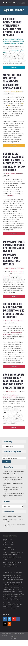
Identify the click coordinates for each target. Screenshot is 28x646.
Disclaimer (14, 638)
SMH (9, 105)
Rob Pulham (19, 39)
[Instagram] (5, 624)
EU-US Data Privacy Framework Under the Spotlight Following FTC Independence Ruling (13, 495)
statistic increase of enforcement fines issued (13, 276)
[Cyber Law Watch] (14, 2)
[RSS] (9, 624)
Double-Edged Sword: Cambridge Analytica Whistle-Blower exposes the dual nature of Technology (14, 162)
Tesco (21, 272)
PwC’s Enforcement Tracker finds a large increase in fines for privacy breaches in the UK (13, 381)
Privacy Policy (14, 636)
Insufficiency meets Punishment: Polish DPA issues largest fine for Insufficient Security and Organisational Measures (14, 253)
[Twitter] (9, 619)
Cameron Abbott (10, 39)
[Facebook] (18, 619)
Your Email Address (6, 456)
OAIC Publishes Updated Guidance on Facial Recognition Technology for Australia (12, 489)
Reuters (10, 195)
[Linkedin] (5, 619)
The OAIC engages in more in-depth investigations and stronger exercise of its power (13, 310)
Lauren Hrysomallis (17, 43)
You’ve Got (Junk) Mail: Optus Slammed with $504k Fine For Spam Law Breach (12, 81)
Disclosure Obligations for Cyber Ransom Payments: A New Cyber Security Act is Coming (14, 27)
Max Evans (19, 92)
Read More (14, 67)
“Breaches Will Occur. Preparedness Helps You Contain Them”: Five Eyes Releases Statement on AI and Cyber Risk (13, 473)
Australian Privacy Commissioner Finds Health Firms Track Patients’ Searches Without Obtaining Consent (13, 479)
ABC (22, 103)
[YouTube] (14, 619)
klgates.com (15, 566)
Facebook (14, 272)
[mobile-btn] (23, 3)
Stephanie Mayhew (9, 41)
